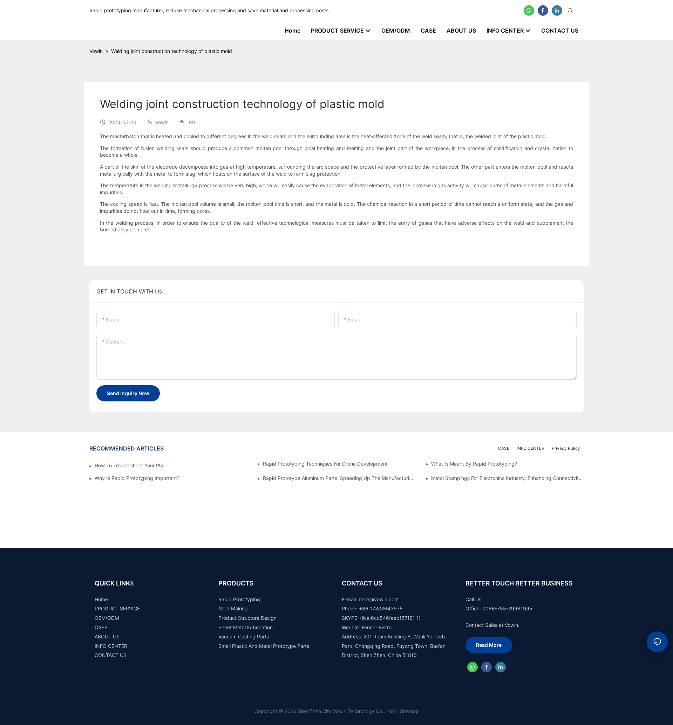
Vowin (96, 51)
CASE (503, 448)
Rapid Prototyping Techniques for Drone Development (325, 464)
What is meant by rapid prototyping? (474, 464)
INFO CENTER (530, 448)
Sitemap (409, 711)
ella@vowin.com (380, 599)
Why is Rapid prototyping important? (137, 478)
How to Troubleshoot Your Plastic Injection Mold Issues (131, 465)
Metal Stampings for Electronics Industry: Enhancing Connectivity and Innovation (507, 478)
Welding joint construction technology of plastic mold (171, 51)
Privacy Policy (566, 448)
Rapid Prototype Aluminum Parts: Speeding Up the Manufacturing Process (339, 478)
